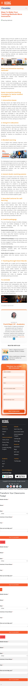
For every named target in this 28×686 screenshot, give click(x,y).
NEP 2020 (16, 452)
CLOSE (3, 542)
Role (1, 511)
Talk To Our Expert (14, 411)
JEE (3, 466)
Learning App (17, 438)
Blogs (15, 449)
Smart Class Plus (18, 429)
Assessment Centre (19, 431)
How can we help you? (8, 399)
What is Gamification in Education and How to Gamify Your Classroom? (17, 358)
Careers (4, 431)
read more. (22, 336)
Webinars (16, 454)
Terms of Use (5, 439)
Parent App (17, 441)
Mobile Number (7, 371)
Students (4, 458)
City (4, 394)
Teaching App (17, 461)
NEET (3, 463)
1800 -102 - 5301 (14, 484)
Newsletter (17, 446)
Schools (16, 426)
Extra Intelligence (7, 470)
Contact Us (5, 429)
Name (5, 377)
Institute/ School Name (9, 388)
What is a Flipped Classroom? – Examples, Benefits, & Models (17, 350)
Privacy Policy (5, 442)
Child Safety (5, 445)
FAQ (3, 434)
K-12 (3, 461)
